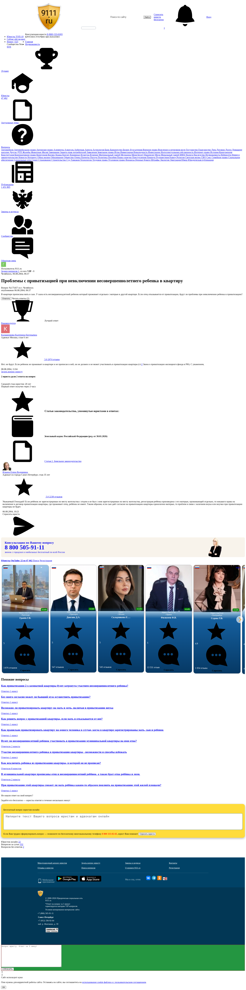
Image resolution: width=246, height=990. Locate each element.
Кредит (66, 155)
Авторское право (45, 150)
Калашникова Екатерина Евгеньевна (19, 335)
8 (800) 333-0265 (55, 34)
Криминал (75, 155)
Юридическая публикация (201, 160)
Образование (57, 157)
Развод (173, 157)
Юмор (184, 160)
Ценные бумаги (143, 160)
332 (21, 844)
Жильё (45, 152)
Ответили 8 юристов (11, 768)
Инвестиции (154, 152)
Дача (214, 150)
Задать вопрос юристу (12, 371)
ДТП (19, 152)
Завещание (54, 152)
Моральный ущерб (170, 155)
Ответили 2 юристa (10, 746)
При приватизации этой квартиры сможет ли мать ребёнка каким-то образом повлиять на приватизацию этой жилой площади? (81, 785)
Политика (103, 157)
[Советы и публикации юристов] (49, 17)
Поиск (36, 560)
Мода (158, 155)
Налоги (190, 155)
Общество (69, 157)
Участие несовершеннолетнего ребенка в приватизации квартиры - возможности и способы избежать (64, 752)
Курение (94, 155)
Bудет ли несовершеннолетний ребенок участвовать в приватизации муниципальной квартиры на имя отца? (69, 740)
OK (3, 987)
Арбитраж (79, 150)
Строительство (58, 160)
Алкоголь (69, 150)
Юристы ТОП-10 (15, 36)
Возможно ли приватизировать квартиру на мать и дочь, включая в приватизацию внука (57, 707)
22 (19, 842)
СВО (203, 157)
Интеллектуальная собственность (177, 152)
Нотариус (32, 157)
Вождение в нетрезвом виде (172, 150)
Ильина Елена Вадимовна (15, 472)
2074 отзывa (52, 359)
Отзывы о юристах (46, 868)
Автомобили (7, 150)
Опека (77, 157)
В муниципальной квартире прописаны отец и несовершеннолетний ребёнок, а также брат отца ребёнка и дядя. (70, 774)
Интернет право (202, 152)
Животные (36, 152)
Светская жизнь (193, 157)
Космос (52, 155)
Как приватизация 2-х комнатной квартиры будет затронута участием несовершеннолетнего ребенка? (64, 685)
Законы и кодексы (132, 863)
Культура (85, 155)
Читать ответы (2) (20, 298)
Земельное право (105, 152)
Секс (209, 157)
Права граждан (124, 157)
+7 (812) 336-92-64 (46, 921)
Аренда (89, 150)
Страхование (44, 160)
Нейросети (226, 155)
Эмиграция (175, 160)
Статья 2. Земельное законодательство (62, 461)
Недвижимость (213, 155)
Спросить (25, 670)
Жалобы (26, 152)
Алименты (59, 150)
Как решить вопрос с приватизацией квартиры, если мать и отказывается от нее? (52, 718)
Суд (68, 160)
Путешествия (162, 157)
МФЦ (183, 155)
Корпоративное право (25, 155)
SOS (9, 47)
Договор (221, 150)
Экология (165, 160)
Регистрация (46, 560)
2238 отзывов (53, 496)
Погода (94, 157)
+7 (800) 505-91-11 (46, 913)
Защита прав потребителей (73, 152)
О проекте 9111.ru (132, 868)
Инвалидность (140, 152)
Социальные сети (23, 160)
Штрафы (155, 160)
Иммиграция (126, 152)
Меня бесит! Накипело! (143, 155)
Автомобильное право (25, 150)
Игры (117, 152)
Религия (181, 157)
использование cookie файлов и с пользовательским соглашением (114, 982)
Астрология (99, 150)
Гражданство (204, 150)
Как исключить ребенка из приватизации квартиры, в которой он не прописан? (51, 762)
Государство (192, 150)
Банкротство (116, 150)
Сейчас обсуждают (16, 39)
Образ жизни (44, 157)
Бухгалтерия (136, 150)
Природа (151, 157)
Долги (228, 150)
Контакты (173, 863)
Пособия (112, 157)
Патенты (85, 157)
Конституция (8, 155)
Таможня (75, 160)
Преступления (139, 157)
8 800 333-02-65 (109, 834)
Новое (12, 41)
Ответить (6, 298)
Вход (208, 17)
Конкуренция (225, 152)
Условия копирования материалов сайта (62, 910)
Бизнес (126, 150)
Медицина (126, 155)
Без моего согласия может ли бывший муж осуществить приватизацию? (46, 696)
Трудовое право (100, 160)
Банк (107, 150)
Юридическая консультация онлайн (86, 30)
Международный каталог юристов (52, 863)
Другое (13, 152)
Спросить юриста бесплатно (159, 17)
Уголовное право (116, 160)
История (214, 152)
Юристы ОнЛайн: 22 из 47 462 (17, 560)
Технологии (86, 160)
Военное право (150, 150)
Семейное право (220, 157)
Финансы (130, 160)
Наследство (199, 155)
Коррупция (42, 155)
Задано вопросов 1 (10, 271)
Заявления (92, 152)
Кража (59, 155)
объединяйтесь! (88, 28)
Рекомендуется (8, 323)
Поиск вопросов (88, 868)
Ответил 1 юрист (9, 691)
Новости (23, 157)
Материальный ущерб (110, 155)
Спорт (35, 160)
